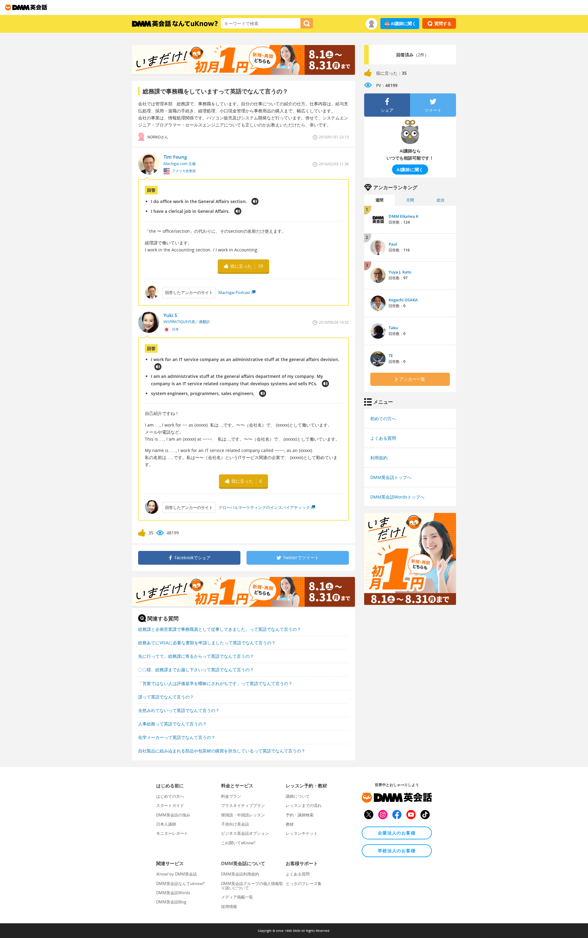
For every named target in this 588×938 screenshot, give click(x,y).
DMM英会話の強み (173, 815)
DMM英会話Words (173, 892)
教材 (290, 824)
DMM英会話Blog (171, 902)
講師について (298, 796)
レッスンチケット (302, 833)
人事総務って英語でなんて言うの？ (172, 724)
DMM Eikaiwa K (403, 216)
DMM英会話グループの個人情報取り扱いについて (252, 886)
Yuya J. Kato (400, 272)
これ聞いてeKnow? (238, 843)
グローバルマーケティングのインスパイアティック (264, 507)
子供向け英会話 (235, 824)
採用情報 (229, 906)
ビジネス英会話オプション (245, 833)
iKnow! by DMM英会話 (176, 874)
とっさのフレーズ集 (304, 883)
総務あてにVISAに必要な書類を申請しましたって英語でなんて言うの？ (207, 643)
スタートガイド (170, 805)
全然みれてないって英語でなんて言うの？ (179, 710)
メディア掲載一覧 (237, 897)
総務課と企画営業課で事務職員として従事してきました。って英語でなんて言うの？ (219, 629)
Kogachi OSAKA (403, 300)
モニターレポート (172, 833)
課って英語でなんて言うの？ (166, 697)
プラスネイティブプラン (243, 805)
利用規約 (378, 458)
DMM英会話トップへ (390, 477)
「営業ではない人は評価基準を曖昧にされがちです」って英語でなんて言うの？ (215, 683)
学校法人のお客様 (397, 850)
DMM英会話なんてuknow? (180, 883)
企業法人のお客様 (397, 833)
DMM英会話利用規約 (240, 874)
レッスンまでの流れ (304, 805)
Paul (393, 244)
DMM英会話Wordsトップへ (397, 497)
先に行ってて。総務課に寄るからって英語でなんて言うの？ (196, 656)
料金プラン (231, 796)
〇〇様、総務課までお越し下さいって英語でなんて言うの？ (196, 669)
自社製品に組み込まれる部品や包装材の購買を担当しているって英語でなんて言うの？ (221, 751)
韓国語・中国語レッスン (243, 815)
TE (391, 355)
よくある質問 (383, 438)
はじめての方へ (170, 796)
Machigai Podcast (234, 292)
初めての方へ (383, 418)
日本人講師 (166, 824)
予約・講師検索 (300, 815)
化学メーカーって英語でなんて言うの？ (176, 737)
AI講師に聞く (403, 23)
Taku (393, 327)
